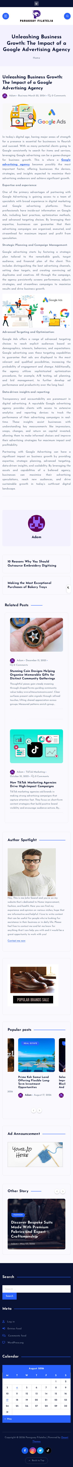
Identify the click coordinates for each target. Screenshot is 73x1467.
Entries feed (14, 1328)
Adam (12, 95)
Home (36, 58)
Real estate (30, 1043)
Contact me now (16, 941)
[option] (36, 1068)
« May (8, 1419)
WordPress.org (15, 1342)
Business (23, 95)
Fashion (18, 1215)
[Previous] (33, 1110)
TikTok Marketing (35, 772)
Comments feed (17, 1336)
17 (7, 1400)
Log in (11, 1322)
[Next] (39, 1110)
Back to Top (38, 1460)
